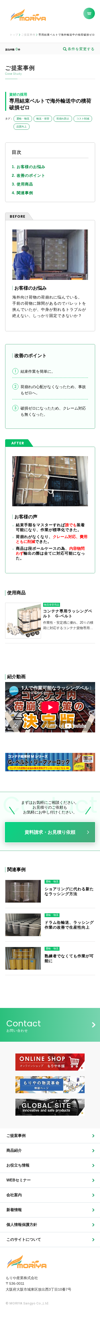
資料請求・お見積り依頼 (50, 832)
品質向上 (21, 126)
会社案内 (14, 1195)
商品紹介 (14, 1150)
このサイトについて (23, 1239)
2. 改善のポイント (28, 175)
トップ (14, 34)
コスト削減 (82, 118)
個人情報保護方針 (21, 1224)
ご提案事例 (28, 34)
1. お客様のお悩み (28, 166)
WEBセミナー (18, 1180)
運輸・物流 (22, 118)
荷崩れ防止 (62, 118)
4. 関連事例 (22, 193)
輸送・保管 (42, 118)
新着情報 (14, 1209)
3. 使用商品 (22, 184)
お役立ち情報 (17, 1165)
